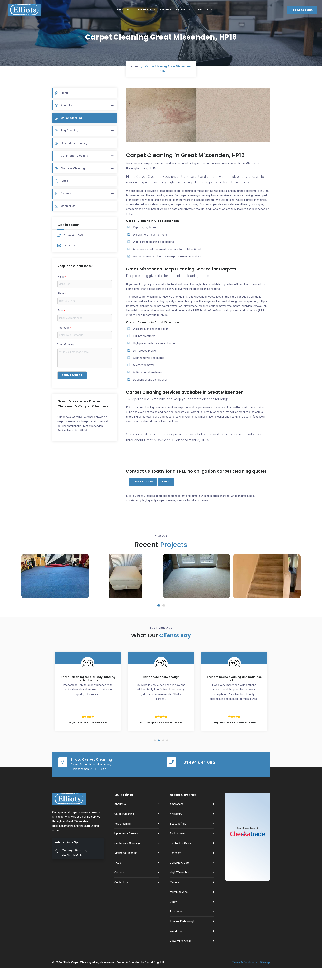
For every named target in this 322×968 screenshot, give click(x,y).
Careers (66, 193)
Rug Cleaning (69, 130)
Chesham (175, 853)
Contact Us (203, 9)
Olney (173, 901)
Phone (62, 293)
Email (61, 310)
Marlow (174, 882)
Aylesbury (176, 813)
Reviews (165, 9)
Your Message (66, 344)
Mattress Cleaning (73, 168)
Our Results (146, 9)
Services (123, 9)
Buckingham (177, 833)
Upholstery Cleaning (74, 143)
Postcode (64, 327)
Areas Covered (183, 794)
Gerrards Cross (179, 862)
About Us (183, 9)
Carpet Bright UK (155, 962)
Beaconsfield (178, 823)
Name (61, 276)
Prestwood (177, 911)
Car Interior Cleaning (74, 155)
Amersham (176, 804)
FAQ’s (64, 180)
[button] (158, 605)
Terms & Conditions (244, 962)
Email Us (69, 245)
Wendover (176, 931)
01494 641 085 (73, 235)
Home (135, 66)
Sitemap (264, 962)
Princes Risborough (182, 921)
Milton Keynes (179, 892)
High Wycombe (179, 872)
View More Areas (180, 940)
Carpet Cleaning (71, 118)
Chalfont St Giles (180, 843)
